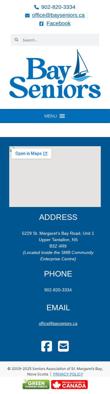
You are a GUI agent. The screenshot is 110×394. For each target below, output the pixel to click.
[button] (50, 116)
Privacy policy (68, 374)
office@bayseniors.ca (58, 323)
